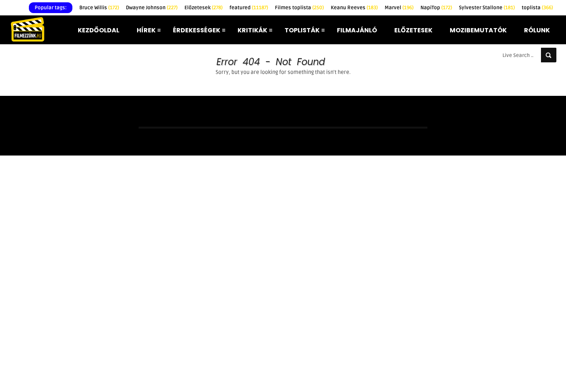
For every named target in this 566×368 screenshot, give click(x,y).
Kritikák (252, 30)
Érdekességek (196, 30)
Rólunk (537, 30)
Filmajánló (357, 30)
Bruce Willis (99, 8)
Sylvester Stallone (487, 8)
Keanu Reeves (354, 8)
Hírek (146, 30)
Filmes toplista (299, 8)
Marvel (399, 8)
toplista (537, 8)
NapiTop (436, 8)
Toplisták (302, 30)
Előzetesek (203, 8)
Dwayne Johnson (152, 8)
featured (248, 8)
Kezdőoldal (98, 30)
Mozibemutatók (478, 30)
